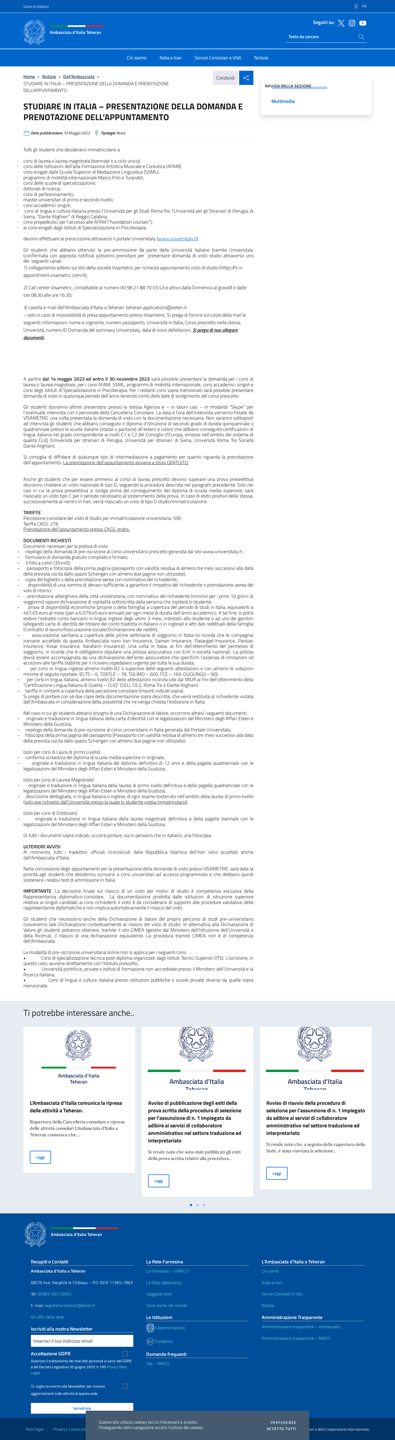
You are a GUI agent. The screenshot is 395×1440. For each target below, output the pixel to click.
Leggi (43, 1157)
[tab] (191, 1205)
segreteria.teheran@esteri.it (70, 1305)
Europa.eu (163, 1341)
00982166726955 (54, 1294)
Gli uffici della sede (47, 1317)
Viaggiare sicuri (159, 1294)
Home (29, 76)
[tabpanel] (79, 1113)
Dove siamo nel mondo (166, 1305)
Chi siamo (270, 1271)
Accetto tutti (281, 1429)
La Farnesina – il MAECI (167, 1271)
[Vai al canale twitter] (340, 22)
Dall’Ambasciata (79, 76)
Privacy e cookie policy (72, 1429)
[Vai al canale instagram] (350, 22)
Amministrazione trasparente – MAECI (296, 1338)
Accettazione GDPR (50, 1353)
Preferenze (283, 1422)
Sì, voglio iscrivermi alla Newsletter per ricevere (68, 1386)
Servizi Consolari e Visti (282, 1294)
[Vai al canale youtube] (361, 22)
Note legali (35, 1429)
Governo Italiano (36, 6)
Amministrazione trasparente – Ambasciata (301, 1326)
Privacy (112, 1367)
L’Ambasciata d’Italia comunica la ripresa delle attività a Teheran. (76, 1106)
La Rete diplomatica (164, 1282)
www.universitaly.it (177, 238)
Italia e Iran (272, 1282)
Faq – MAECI (157, 1363)
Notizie (49, 76)
